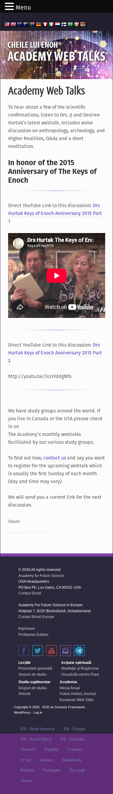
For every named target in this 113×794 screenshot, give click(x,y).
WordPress (22, 712)
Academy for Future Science (41, 576)
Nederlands (72, 760)
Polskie (27, 770)
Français (75, 749)
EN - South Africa (36, 739)
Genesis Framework (70, 707)
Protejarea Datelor (33, 634)
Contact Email (29, 593)
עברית (26, 760)
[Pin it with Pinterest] (39, 529)
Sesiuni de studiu (32, 674)
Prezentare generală (35, 668)
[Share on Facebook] (11, 529)
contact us (54, 457)
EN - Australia (72, 739)
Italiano (46, 760)
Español (51, 749)
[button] (10, 7)
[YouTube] (51, 650)
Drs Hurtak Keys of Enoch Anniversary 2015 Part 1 (55, 213)
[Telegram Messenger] (79, 650)
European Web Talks (77, 700)
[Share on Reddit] (30, 529)
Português (52, 770)
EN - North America (38, 729)
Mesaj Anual (70, 688)
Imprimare (26, 628)
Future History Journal (78, 694)
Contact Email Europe (36, 617)
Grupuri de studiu (32, 688)
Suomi (26, 780)
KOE (45, 707)
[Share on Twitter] (21, 529)
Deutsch (28, 749)
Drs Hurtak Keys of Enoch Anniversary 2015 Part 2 (55, 352)
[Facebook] (23, 650)
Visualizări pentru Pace (80, 674)
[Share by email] (49, 529)
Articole (24, 694)
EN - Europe (74, 729)
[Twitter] (37, 650)
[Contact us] (65, 650)
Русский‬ (77, 770)
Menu (23, 7)
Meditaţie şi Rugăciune (80, 668)
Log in (37, 712)
